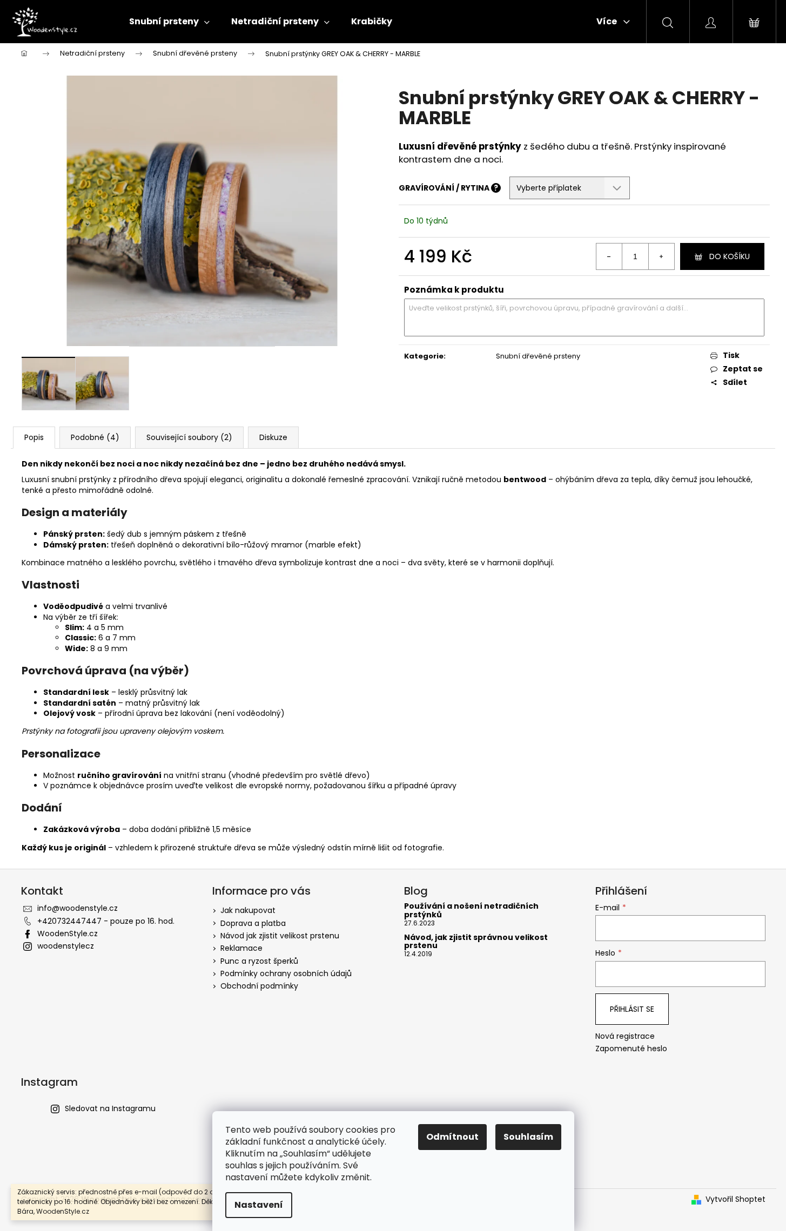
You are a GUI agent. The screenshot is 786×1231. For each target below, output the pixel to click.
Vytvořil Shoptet (735, 1199)
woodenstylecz (65, 946)
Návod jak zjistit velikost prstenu (279, 935)
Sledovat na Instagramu (110, 1108)
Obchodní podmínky (259, 985)
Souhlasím (528, 1137)
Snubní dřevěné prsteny (538, 356)
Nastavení (258, 1205)
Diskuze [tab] (273, 437)
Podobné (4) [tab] (95, 437)
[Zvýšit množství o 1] (661, 256)
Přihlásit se (632, 1009)
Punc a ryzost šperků (259, 961)
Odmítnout (452, 1137)
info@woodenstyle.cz (77, 908)
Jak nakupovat (248, 910)
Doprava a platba (253, 923)
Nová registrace (625, 1036)
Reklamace (241, 948)
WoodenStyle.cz (67, 933)
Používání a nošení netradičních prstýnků (471, 910)
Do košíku (729, 256)
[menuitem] (169, 21)
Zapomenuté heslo (631, 1049)
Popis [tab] (34, 437)
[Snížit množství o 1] (609, 256)
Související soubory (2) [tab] (189, 437)
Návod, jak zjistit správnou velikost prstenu (476, 942)
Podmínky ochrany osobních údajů (286, 973)
